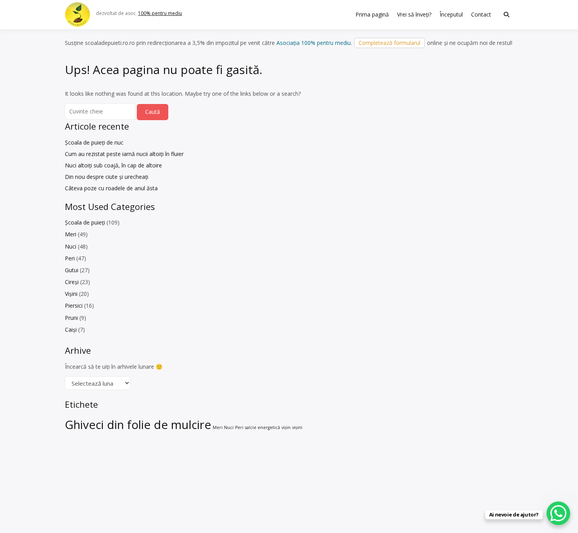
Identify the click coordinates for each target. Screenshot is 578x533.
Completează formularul (389, 42)
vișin (286, 427)
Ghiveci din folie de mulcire (138, 425)
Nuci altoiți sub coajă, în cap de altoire (113, 165)
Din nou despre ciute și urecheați (106, 176)
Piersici (74, 305)
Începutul (451, 14)
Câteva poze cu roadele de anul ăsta (111, 188)
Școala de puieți (85, 222)
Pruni (71, 317)
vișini (297, 427)
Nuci (70, 246)
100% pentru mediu (160, 13)
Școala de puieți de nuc (94, 142)
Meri (70, 234)
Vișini (71, 293)
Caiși (71, 329)
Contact (481, 14)
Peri (70, 258)
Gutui (71, 270)
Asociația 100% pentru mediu (313, 42)
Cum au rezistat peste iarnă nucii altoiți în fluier (124, 154)
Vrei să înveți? (414, 14)
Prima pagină (372, 14)
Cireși (72, 282)
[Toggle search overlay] (506, 15)
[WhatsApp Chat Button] (558, 513)
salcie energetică (262, 427)
